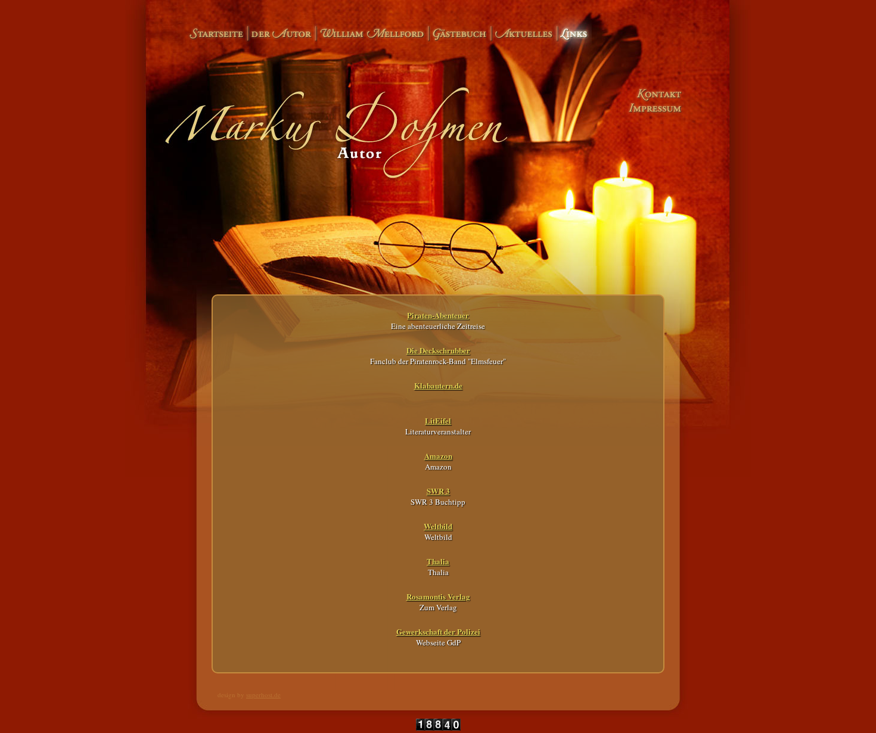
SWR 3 (438, 490)
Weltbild (438, 526)
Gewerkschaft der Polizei (438, 631)
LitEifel (438, 420)
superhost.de (263, 694)
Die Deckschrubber (438, 350)
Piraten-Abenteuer (438, 315)
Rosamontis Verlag (438, 596)
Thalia (438, 561)
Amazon (438, 455)
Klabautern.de (438, 385)
